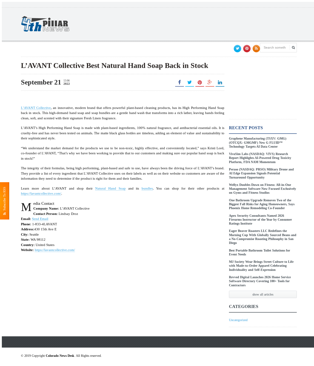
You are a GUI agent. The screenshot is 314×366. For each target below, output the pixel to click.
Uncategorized (238, 320)
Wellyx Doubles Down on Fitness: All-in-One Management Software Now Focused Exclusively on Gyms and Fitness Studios (262, 189)
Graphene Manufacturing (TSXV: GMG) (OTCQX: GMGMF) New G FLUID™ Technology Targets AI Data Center (257, 142)
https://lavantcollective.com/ (41, 193)
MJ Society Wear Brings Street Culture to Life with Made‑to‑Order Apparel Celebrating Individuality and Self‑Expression (261, 266)
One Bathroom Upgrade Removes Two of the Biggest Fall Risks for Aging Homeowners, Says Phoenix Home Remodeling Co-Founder (261, 204)
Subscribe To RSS (4, 199)
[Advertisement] (213, 23)
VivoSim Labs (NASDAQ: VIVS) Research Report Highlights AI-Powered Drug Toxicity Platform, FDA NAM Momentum (260, 158)
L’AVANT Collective (36, 108)
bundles (147, 188)
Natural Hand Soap (110, 188)
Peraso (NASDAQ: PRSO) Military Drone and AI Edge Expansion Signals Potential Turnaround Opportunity (261, 173)
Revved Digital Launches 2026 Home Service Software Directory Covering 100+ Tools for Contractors (260, 281)
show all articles (262, 294)
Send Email (40, 219)
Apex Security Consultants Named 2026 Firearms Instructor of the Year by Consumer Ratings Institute (260, 219)
